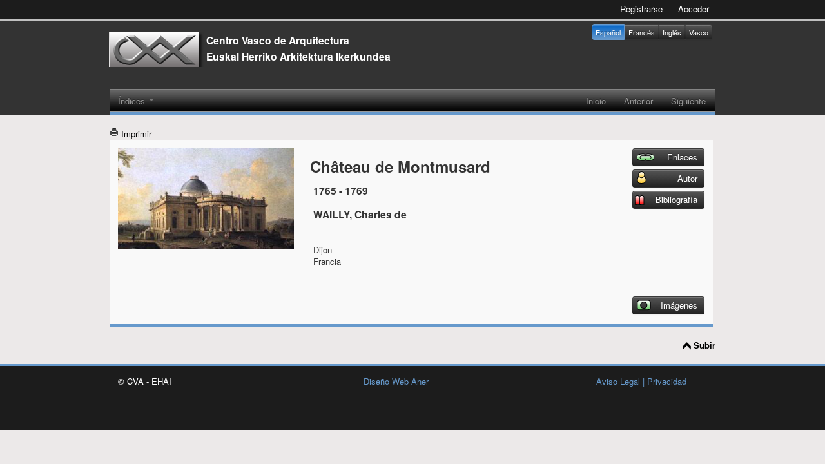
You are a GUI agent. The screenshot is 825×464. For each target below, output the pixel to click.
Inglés (672, 32)
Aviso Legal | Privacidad (641, 381)
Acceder (693, 9)
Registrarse (641, 9)
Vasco (698, 32)
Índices (133, 101)
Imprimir (135, 134)
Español (608, 32)
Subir (704, 345)
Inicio (596, 101)
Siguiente (688, 101)
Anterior (638, 101)
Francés (641, 32)
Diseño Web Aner (396, 381)
